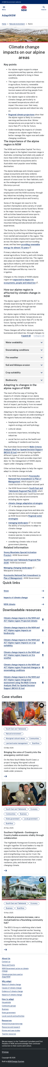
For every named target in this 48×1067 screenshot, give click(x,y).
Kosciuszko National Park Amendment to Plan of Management (24, 479)
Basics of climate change (11, 984)
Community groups (9, 1006)
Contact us (6, 962)
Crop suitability (24, 372)
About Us (6, 958)
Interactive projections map (12, 1024)
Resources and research (11, 1027)
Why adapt (6, 981)
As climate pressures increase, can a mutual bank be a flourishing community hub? (23, 920)
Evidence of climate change (12, 991)
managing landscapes (18, 523)
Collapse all (39, 336)
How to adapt (8, 999)
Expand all (26, 336)
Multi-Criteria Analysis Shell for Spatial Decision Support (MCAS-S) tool (23, 450)
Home (4, 24)
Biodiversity (24, 380)
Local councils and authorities (13, 1016)
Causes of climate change (12, 988)
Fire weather (24, 357)
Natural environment (17, 24)
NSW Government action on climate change (15, 970)
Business (5, 1009)
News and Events (8, 965)
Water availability (24, 342)
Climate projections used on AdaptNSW (12, 975)
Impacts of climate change (12, 995)
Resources (7, 1020)
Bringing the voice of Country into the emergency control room (22, 753)
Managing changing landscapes (18, 568)
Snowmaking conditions (24, 350)
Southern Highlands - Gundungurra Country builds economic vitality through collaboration (24, 835)
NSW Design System (16, 1061)
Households (6, 1002)
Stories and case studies (11, 1030)
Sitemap (5, 1052)
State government (9, 1013)
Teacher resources (9, 1034)
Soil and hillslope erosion (24, 365)
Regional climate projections (21, 115)
